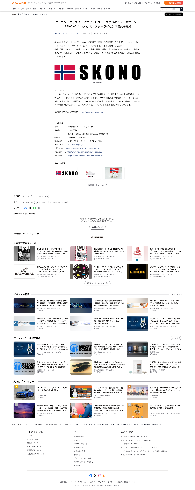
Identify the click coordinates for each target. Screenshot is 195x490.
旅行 (34, 9)
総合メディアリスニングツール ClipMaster (136, 440)
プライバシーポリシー (106, 482)
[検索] (181, 9)
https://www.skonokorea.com (91, 112)
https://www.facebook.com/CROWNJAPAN (85, 155)
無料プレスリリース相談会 (83, 462)
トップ (14, 424)
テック (85, 9)
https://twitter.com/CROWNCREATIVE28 (82, 148)
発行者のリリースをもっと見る (97, 283)
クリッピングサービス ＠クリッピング (134, 437)
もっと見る (176, 294)
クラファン (108, 9)
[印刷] (39, 208)
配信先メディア (32, 443)
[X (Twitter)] (30, 208)
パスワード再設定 (80, 444)
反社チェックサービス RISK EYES (133, 455)
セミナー (77, 465)
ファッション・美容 (45, 9)
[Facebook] (25, 208)
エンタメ (21, 9)
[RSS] (104, 475)
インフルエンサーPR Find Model (132, 444)
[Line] (34, 208)
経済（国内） (41, 202)
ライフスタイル (59, 9)
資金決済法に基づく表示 (126, 482)
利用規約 (92, 482)
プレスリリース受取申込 (82, 458)
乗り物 (100, 9)
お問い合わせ (97, 227)
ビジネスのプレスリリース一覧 (31, 424)
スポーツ (70, 9)
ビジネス (78, 9)
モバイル (92, 9)
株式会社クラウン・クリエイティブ (67, 33)
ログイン (77, 440)
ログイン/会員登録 (174, 3)
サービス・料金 (32, 439)
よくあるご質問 (79, 451)
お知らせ (77, 455)
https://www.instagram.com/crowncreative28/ (84, 152)
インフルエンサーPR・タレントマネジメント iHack (139, 447)
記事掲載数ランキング (35, 450)
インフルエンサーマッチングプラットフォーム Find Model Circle (144, 451)
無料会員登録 (79, 437)
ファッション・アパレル (58, 202)
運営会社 (63, 482)
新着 (14, 9)
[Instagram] (99, 475)
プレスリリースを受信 (152, 3)
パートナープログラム (78, 482)
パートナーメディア (34, 446)
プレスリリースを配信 (133, 3)
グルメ (28, 9)
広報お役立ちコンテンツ (35, 454)
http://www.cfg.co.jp (75, 145)
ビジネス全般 (29, 202)
